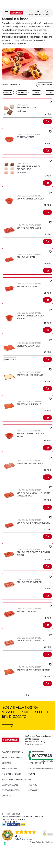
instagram (33, 790)
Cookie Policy (47, 842)
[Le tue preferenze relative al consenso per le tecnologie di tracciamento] (5, 843)
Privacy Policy (35, 842)
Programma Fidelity (11, 774)
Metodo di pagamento (12, 758)
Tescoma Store (9, 769)
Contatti (6, 796)
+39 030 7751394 (36, 763)
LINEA (36, 92)
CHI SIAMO (6, 763)
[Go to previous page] (20, 695)
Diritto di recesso (11, 790)
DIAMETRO (7, 92)
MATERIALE (22, 92)
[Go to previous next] (34, 695)
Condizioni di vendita (12, 752)
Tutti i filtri (46, 84)
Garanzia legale (10, 785)
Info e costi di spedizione (14, 779)
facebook (33, 779)
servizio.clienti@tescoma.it (40, 769)
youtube (32, 785)
